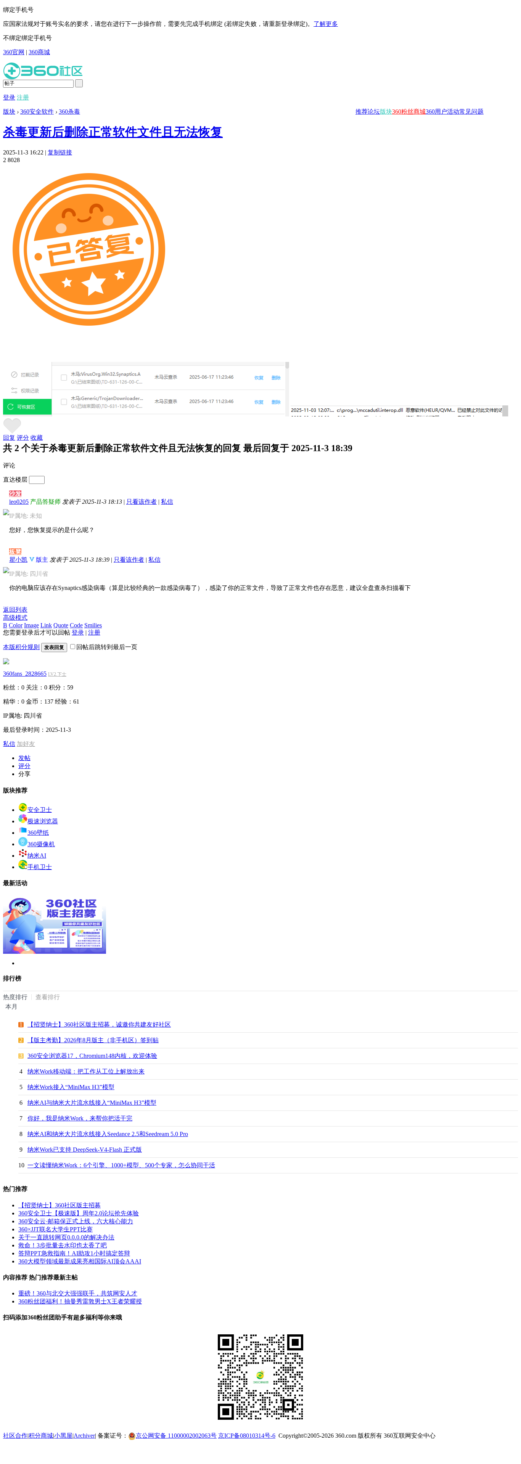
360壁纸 (38, 832)
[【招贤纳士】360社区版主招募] (54, 951)
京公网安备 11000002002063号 (176, 1435)
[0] (12, 432)
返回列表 (15, 609)
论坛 (374, 111)
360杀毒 (69, 111)
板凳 (15, 551)
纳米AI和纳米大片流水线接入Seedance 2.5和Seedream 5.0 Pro (107, 1134)
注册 (23, 97)
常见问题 (471, 111)
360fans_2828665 (25, 673)
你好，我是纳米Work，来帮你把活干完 (79, 1118)
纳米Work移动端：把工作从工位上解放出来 (86, 1071)
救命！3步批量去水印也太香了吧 (62, 1245)
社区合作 (15, 1435)
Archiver (84, 1435)
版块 (386, 111)
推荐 (361, 111)
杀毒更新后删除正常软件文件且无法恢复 (113, 132)
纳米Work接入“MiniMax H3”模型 (70, 1087)
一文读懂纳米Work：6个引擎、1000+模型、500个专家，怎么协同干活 (121, 1165)
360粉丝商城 (409, 111)
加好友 (26, 744)
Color (16, 625)
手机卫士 (39, 867)
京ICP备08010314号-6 (246, 1435)
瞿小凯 (18, 559)
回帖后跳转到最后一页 (106, 647)
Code (76, 625)
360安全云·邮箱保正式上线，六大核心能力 (75, 1221)
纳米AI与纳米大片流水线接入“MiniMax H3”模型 (91, 1102)
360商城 (39, 52)
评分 (23, 437)
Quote (60, 625)
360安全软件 (37, 111)
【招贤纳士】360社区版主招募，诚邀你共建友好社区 (99, 1024)
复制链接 (60, 152)
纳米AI (36, 855)
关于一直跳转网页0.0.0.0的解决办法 (66, 1237)
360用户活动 (442, 111)
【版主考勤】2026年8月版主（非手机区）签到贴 (93, 1040)
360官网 (13, 52)
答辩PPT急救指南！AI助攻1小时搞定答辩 (74, 1253)
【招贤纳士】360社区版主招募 (59, 1205)
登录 (9, 97)
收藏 (37, 437)
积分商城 (41, 1435)
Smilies (93, 625)
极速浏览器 (42, 821)
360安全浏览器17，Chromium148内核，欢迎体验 (92, 1056)
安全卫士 (39, 810)
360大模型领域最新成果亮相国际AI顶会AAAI (79, 1261)
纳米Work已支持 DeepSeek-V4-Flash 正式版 (84, 1149)
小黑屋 (63, 1435)
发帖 (24, 758)
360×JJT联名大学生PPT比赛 (55, 1229)
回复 (9, 437)
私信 (167, 501)
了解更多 (326, 24)
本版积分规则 (21, 647)
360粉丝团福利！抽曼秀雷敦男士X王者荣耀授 (80, 1301)
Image (31, 625)
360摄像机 (41, 844)
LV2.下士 (57, 674)
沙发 (15, 493)
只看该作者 (141, 501)
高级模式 (15, 617)
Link (46, 625)
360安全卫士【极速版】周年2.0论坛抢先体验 (78, 1213)
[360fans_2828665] (6, 662)
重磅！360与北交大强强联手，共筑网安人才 (77, 1293)
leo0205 (19, 501)
